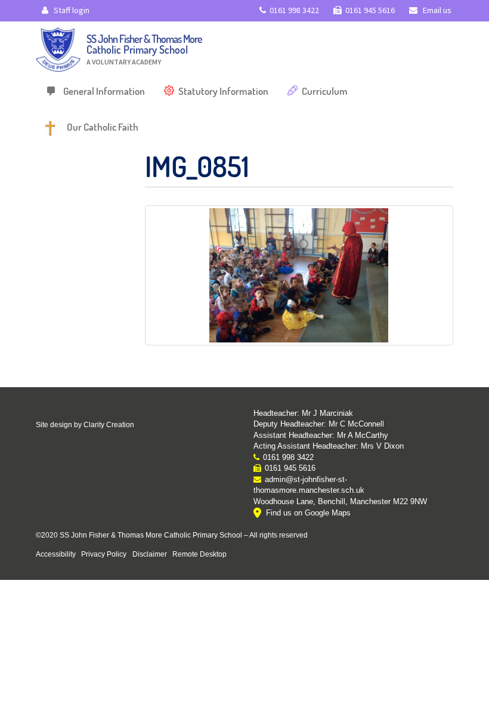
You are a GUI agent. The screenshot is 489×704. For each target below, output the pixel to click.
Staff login (70, 10)
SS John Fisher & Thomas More (144, 49)
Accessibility (56, 554)
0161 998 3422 (294, 10)
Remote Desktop (199, 554)
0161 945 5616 (370, 10)
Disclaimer (149, 554)
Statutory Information (223, 91)
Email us (436, 10)
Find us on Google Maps (308, 512)
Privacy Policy (103, 554)
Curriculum (325, 91)
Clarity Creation (108, 425)
